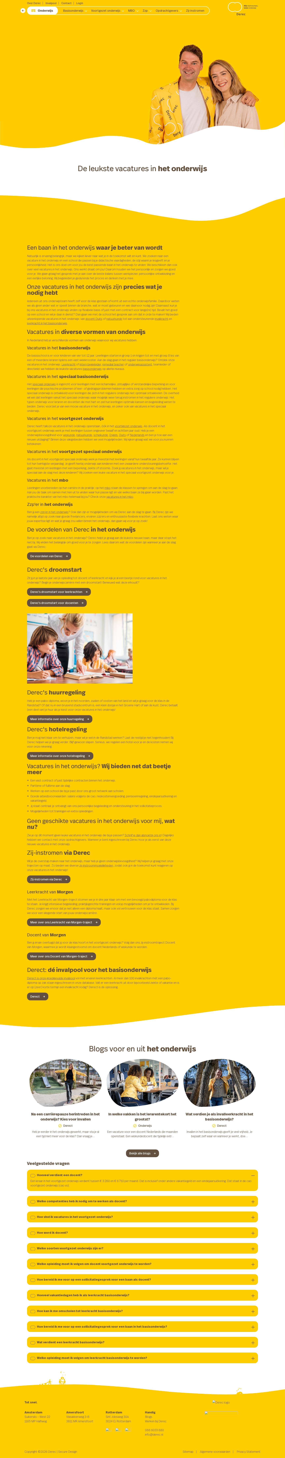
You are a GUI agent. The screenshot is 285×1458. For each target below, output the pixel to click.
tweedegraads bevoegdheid (71, 66)
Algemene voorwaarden (215, 1452)
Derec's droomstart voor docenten (54, 603)
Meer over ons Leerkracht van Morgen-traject (61, 922)
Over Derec (34, 3)
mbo (108, 488)
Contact (66, 3)
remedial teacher (113, 364)
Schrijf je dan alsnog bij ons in (143, 835)
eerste (43, 66)
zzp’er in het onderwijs (54, 512)
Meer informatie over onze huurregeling (57, 719)
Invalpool (51, 3)
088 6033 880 (154, 1430)
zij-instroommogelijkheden (96, 865)
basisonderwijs (92, 369)
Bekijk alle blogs (139, 1153)
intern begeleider (90, 364)
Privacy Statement (248, 1452)
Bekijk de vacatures (43, 84)
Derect (35, 996)
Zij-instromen (195, 11)
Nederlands (137, 435)
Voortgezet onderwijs (105, 11)
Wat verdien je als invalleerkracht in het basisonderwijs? (219, 1116)
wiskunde (69, 435)
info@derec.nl (154, 1434)
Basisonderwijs (73, 11)
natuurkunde (114, 319)
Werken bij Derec (156, 1421)
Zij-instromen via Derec (46, 879)
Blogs (148, 1417)
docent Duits (93, 319)
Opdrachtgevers (167, 11)
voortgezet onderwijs (128, 426)
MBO (131, 11)
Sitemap (188, 1452)
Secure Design (67, 1452)
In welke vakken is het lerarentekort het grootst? (142, 1116)
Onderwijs (45, 11)
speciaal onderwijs (44, 384)
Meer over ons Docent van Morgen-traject (58, 956)
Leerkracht (69, 364)
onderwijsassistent (140, 364)
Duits (122, 435)
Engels (113, 435)
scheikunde (101, 435)
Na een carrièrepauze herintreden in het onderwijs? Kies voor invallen (65, 1116)
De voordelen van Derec (46, 556)
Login (79, 3)
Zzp (145, 11)
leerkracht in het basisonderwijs (47, 323)
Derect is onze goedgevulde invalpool (51, 978)
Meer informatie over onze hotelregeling (57, 756)
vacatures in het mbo (119, 497)
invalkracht (161, 319)
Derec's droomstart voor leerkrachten (56, 592)
